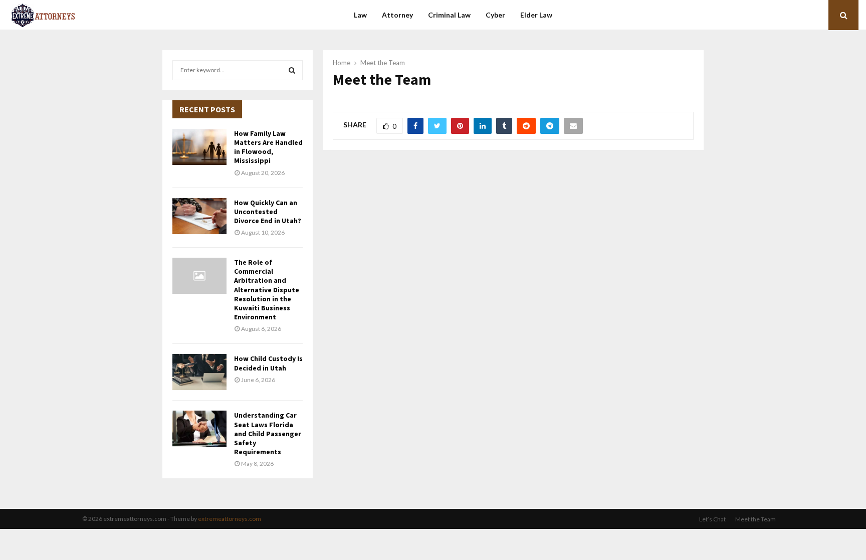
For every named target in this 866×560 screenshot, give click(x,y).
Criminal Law (449, 15)
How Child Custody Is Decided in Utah (268, 363)
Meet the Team (755, 519)
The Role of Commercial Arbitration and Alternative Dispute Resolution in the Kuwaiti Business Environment (266, 289)
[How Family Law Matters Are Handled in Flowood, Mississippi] (199, 147)
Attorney (397, 15)
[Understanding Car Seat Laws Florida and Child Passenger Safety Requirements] (199, 429)
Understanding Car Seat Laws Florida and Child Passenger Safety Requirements (267, 433)
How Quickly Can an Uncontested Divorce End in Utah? (267, 211)
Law (360, 15)
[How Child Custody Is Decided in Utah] (199, 372)
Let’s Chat (712, 519)
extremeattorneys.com (229, 518)
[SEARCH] (292, 70)
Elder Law (536, 15)
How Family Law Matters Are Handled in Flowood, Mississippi (268, 147)
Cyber (495, 15)
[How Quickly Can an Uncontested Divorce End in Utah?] (199, 216)
